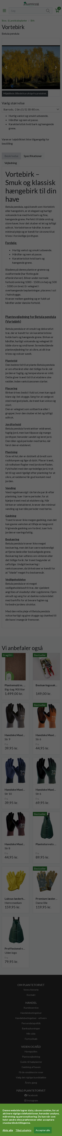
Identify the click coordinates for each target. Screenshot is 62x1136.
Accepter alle (43, 1130)
